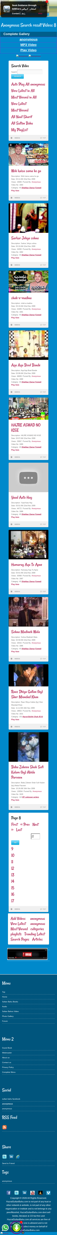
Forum (5, 1021)
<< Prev (25, 824)
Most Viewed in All (24, 97)
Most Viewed (19, 110)
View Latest (18, 103)
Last (19, 829)
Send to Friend (8, 1163)
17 (12, 900)
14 (12, 881)
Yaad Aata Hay (21, 497)
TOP (44, 138)
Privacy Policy (8, 1067)
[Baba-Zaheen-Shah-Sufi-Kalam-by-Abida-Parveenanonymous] (27, 959)
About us (6, 1058)
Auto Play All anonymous (28, 84)
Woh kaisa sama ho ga (26, 171)
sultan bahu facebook (11, 1099)
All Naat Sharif (21, 116)
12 (12, 868)
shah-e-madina (21, 298)
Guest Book (7, 1048)
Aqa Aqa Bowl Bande (25, 365)
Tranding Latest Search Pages (28, 936)
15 (12, 887)
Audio (4, 1006)
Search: (14, 72)
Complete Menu (9, 1072)
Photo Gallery (8, 1016)
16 (12, 894)
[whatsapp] (5, 1228)
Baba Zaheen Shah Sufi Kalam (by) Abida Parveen (27, 772)
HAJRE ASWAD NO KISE (26, 427)
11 (12, 861)
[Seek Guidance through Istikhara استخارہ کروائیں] (6, 11)
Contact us (6, 1062)
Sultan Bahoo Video (10, 1011)
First (14, 824)
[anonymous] (35, 56)
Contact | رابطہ (18, 13)
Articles (37, 939)
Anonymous (36, 182)
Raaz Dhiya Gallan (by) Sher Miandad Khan (27, 694)
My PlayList (19, 129)
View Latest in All (23, 90)
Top (3, 992)
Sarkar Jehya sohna (25, 238)
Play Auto (15, 191)
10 (12, 855)
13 (12, 874)
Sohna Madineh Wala (25, 631)
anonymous (7, 1109)
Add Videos (18, 918)
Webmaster (7, 1053)
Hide (40, 13)
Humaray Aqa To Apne (26, 564)
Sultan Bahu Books (10, 1002)
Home (4, 997)
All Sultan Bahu (22, 123)
